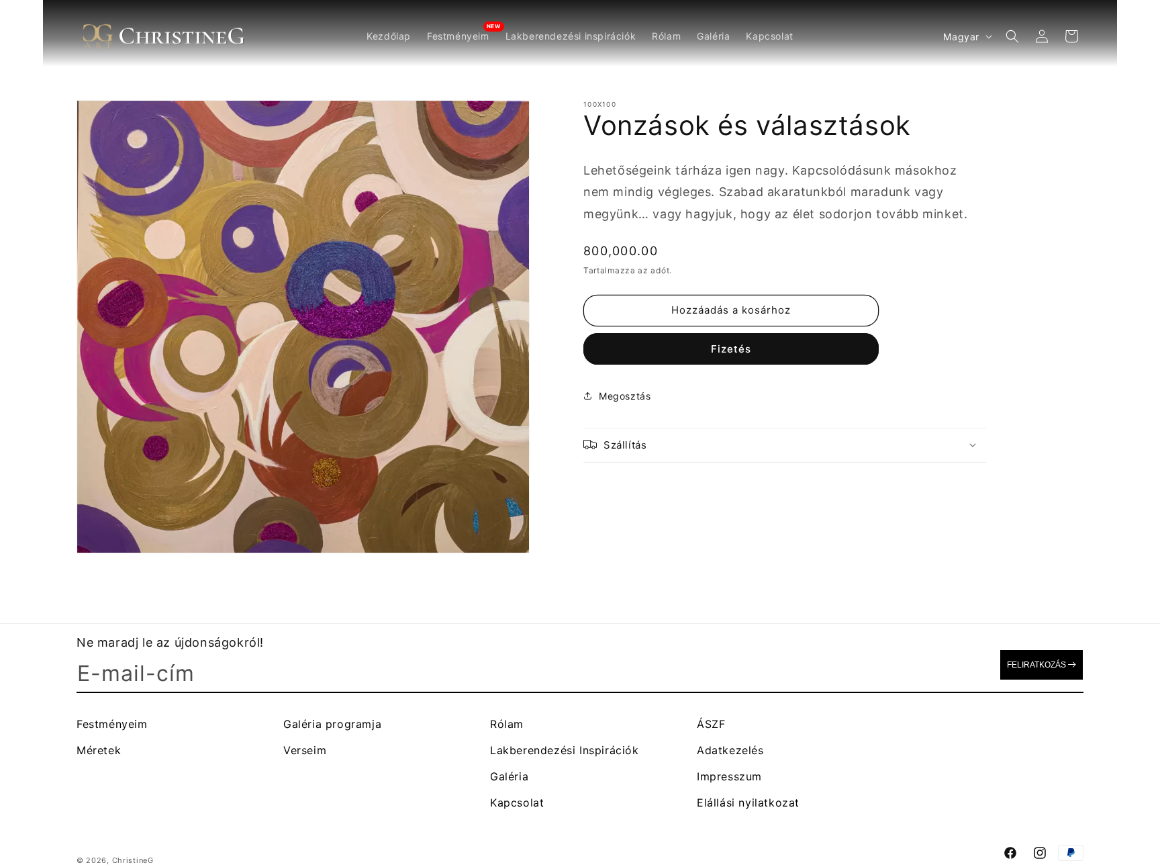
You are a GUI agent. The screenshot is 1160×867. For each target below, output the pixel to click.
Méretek (99, 750)
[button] (1012, 36)
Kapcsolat (517, 802)
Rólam (507, 724)
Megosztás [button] (624, 396)
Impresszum (729, 776)
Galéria (509, 776)
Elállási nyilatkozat (748, 802)
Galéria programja (332, 724)
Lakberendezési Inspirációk (564, 750)
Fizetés (731, 348)
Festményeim (112, 724)
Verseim (304, 750)
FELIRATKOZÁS (1036, 665)
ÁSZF (711, 724)
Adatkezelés (730, 750)
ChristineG (133, 860)
